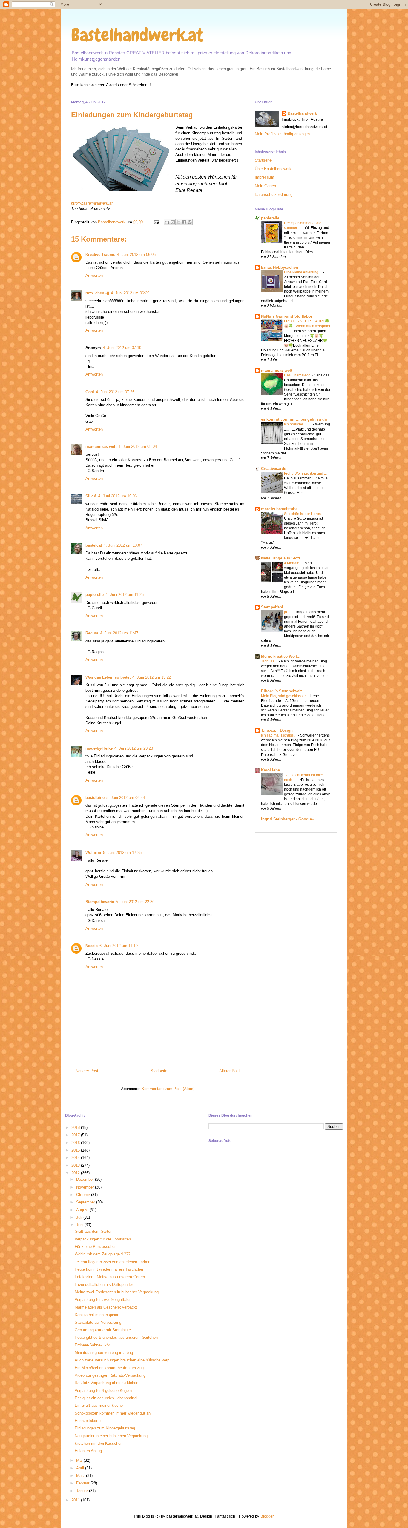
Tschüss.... (270, 661)
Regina (91, 633)
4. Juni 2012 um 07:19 (122, 347)
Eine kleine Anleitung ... (303, 272)
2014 (76, 1157)
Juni (80, 1225)
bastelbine (95, 797)
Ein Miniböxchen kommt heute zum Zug (109, 1368)
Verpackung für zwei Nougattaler (103, 1299)
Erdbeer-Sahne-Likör (92, 1345)
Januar (82, 1491)
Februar (83, 1483)
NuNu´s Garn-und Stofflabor (286, 316)
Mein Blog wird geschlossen (284, 696)
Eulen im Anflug (88, 1451)
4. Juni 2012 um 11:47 (119, 633)
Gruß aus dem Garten (93, 1231)
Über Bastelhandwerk (273, 169)
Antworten (94, 275)
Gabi (89, 392)
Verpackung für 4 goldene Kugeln (103, 1390)
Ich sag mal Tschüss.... (279, 735)
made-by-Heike (99, 748)
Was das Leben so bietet (108, 677)
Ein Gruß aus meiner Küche (99, 1405)
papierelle (94, 594)
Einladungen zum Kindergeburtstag (105, 1428)
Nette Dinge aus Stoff (280, 558)
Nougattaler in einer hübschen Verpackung (111, 1436)
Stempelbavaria (99, 902)
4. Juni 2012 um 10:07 (123, 545)
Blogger (266, 1516)
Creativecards (273, 468)
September (86, 1202)
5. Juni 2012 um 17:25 (122, 852)
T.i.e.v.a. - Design (277, 730)
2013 (76, 1165)
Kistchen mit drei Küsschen (98, 1443)
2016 (76, 1142)
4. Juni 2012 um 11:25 (124, 594)
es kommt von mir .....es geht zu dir (294, 419)
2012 (76, 1173)
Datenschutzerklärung (273, 194)
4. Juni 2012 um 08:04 (137, 446)
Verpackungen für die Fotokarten (103, 1239)
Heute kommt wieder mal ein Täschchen (109, 1269)
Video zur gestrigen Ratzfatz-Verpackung (110, 1375)
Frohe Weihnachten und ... (306, 473)
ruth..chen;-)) (97, 293)
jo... (287, 612)
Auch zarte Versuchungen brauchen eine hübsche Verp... (124, 1360)
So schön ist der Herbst (303, 514)
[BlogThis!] (173, 222)
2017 (76, 1135)
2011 (76, 1500)
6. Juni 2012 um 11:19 (118, 945)
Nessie (91, 945)
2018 (76, 1127)
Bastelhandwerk (302, 113)
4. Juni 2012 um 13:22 (151, 677)
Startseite (159, 1071)
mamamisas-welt (100, 446)
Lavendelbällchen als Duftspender (104, 1284)
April (80, 1468)
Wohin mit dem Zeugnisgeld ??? (102, 1254)
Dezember (85, 1179)
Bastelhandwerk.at (137, 35)
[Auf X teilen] (178, 222)
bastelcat (93, 545)
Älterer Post (229, 1071)
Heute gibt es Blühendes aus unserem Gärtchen (116, 1337)
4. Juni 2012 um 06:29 (130, 293)
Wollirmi (93, 852)
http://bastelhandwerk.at (92, 203)
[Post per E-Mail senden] (156, 222)
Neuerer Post (87, 1071)
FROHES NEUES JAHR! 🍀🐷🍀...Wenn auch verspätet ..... (307, 326)
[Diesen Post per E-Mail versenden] (167, 222)
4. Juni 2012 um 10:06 (117, 496)
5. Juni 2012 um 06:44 (125, 797)
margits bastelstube (279, 509)
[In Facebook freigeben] (184, 222)
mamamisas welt (276, 370)
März (81, 1475)
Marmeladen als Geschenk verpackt (106, 1307)
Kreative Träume (100, 254)
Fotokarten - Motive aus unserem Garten (110, 1277)
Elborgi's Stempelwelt (281, 691)
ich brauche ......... (298, 424)
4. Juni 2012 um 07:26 (115, 392)
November (85, 1187)
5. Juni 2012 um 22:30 (135, 902)
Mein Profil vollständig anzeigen (282, 134)
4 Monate (292, 563)
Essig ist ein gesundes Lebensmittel (106, 1398)
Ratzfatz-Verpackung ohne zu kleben (106, 1383)
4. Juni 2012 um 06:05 (136, 254)
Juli (79, 1217)
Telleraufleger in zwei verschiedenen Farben (112, 1262)
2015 (76, 1150)
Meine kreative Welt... (280, 656)
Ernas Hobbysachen (279, 267)
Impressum (264, 177)
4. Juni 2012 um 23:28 (133, 748)
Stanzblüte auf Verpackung (98, 1322)
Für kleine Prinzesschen (95, 1246)
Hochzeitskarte (88, 1420)
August (83, 1210)
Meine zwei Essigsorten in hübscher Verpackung (117, 1292)
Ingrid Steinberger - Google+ (287, 819)
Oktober (83, 1194)
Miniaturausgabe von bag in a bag (104, 1352)
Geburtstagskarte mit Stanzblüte (103, 1330)
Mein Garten (265, 186)
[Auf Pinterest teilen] (190, 222)
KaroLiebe (270, 770)
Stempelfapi (272, 607)
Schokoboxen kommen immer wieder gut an (113, 1413)
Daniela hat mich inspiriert (97, 1314)
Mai (80, 1460)
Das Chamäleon (298, 375)
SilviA (90, 496)
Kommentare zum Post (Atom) (168, 1088)
